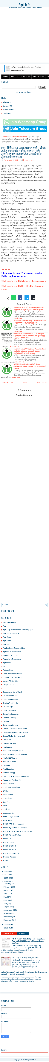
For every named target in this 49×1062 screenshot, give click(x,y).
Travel (5, 861)
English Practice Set (10, 703)
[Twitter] (26, 299)
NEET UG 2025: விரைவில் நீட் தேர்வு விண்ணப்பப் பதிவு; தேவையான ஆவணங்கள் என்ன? (30, 366)
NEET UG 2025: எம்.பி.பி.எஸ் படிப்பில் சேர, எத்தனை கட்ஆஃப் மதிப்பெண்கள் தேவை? (29, 308)
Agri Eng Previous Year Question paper (18, 630)
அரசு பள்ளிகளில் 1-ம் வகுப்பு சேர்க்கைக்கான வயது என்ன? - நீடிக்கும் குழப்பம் (30, 321)
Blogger (29, 92)
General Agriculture (10, 725)
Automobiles (8, 670)
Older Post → (41, 382)
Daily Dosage (8, 685)
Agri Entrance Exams (11, 633)
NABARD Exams (9, 762)
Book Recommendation (12, 674)
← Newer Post (7, 382)
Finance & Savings (10, 718)
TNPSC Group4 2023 (11, 853)
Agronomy (7, 663)
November (8, 917)
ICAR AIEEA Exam (10, 758)
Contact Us (26, 77)
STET (5, 806)
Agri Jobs (7, 637)
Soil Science (8, 795)
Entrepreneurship (9, 710)
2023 (6, 878)
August (6, 907)
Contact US (7, 106)
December (8, 920)
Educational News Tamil (17, 137)
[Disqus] (24, 496)
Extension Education (11, 714)
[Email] (33, 299)
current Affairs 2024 (11, 681)
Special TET (7, 798)
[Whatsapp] (13, 299)
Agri (4, 626)
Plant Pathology (9, 773)
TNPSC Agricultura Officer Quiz (15, 828)
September (8, 910)
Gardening (7, 721)
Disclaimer (7, 113)
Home (5, 77)
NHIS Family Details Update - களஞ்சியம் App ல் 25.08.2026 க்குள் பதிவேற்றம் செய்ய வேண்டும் (28, 941)
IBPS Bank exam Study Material (15, 754)
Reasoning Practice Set (12, 780)
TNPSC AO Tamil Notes (12, 835)
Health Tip (7, 740)
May (5, 897)
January (7, 884)
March (6, 890)
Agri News (7, 641)
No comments (28, 160)
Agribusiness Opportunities (14, 648)
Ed (4, 688)
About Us (14, 77)
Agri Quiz (6, 644)
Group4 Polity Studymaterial (14, 736)
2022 (6, 875)
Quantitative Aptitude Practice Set (16, 776)
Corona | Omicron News (12, 677)
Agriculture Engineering (12, 659)
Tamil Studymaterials (11, 817)
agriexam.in (31, 1060)
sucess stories (9, 813)
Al (4, 666)
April (5, 894)
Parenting (6, 765)
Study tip (6, 809)
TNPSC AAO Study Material (13, 824)
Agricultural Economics (12, 652)
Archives (22, 933)
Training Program (9, 857)
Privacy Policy (38, 77)
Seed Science (8, 784)
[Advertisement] (24, 38)
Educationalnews (9, 696)
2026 (6, 928)
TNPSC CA (7, 839)
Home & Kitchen (9, 743)
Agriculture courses (10, 655)
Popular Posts (9, 933)
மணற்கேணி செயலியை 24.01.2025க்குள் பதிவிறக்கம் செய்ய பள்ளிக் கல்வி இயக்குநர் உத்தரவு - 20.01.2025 (29, 335)
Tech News (7, 820)
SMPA (5, 791)
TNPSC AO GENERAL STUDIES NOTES (17, 831)
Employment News (10, 699)
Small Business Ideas (11, 787)
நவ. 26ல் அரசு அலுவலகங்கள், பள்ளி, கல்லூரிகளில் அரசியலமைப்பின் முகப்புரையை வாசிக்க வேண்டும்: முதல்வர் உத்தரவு (23, 152)
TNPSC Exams (8, 842)
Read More (18, 318)
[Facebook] (20, 299)
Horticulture (7, 747)
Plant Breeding (8, 769)
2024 (6, 881)
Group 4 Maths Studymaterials (15, 729)
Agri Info (24, 4)
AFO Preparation (9, 622)
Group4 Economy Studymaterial (15, 732)
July (5, 904)
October (7, 913)
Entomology (8, 707)
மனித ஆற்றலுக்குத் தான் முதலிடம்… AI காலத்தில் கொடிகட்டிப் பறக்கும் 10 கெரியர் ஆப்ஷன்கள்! (24, 973)
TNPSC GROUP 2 (9, 850)
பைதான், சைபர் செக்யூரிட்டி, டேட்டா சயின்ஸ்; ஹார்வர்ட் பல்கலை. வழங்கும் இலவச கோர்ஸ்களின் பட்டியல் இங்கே (30, 351)
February (7, 887)
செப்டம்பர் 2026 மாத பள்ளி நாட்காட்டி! (25, 958)
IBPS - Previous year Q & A (13, 751)
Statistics (6, 802)
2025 (6, 924)
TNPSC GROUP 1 (9, 846)
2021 (6, 871)
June (5, 900)
